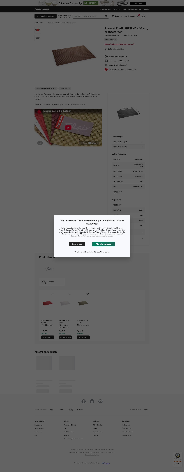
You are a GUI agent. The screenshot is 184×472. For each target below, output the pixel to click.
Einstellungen (77, 244)
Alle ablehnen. (104, 252)
